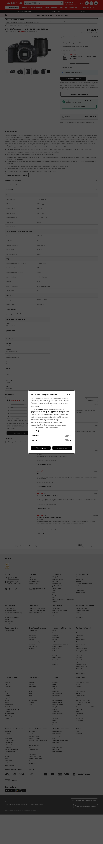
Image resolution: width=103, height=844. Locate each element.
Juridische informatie (53, 427)
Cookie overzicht (44, 427)
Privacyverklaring (35, 427)
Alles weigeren (41, 448)
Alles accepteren (62, 448)
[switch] (67, 436)
